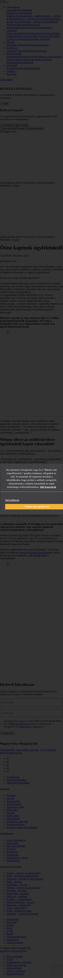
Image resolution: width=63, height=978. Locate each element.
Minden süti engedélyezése (37, 506)
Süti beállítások (12, 500)
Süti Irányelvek (48, 487)
